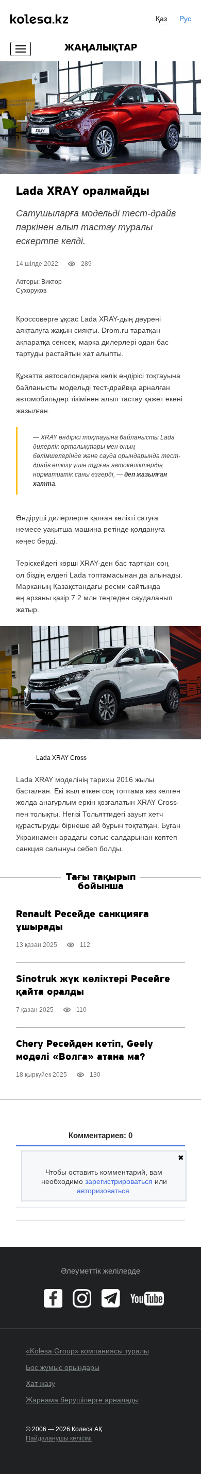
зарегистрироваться (119, 1181)
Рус (185, 18)
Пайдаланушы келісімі (59, 1438)
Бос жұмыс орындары (62, 1367)
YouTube (147, 1298)
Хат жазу (40, 1383)
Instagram (82, 1298)
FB (53, 1298)
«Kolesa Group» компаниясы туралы (87, 1351)
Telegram (111, 1298)
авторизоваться (103, 1191)
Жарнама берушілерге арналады (82, 1400)
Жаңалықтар (100, 48)
